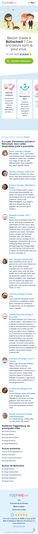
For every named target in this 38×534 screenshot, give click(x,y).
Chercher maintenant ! (21, 61)
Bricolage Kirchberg (9, 431)
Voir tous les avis (19, 526)
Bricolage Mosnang (8, 440)
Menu (33, 3)
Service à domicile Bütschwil (12, 458)
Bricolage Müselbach (9, 478)
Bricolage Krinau (7, 481)
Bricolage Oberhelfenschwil (11, 475)
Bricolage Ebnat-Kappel (10, 437)
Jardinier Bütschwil (8, 455)
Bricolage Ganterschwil (10, 472)
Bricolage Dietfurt (8, 469)
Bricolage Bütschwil (9, 461)
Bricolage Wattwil (8, 434)
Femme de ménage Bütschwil (12, 452)
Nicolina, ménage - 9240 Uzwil (21, 172)
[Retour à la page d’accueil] (9, 2)
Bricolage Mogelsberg (9, 443)
